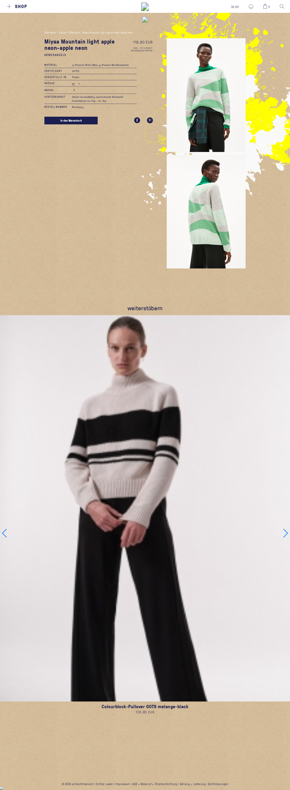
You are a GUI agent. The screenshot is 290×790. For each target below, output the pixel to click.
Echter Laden (104, 784)
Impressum (123, 784)
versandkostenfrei (142, 50)
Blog (235, 7)
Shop (21, 6)
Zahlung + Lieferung (192, 784)
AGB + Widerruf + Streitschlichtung (154, 784)
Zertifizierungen (218, 784)
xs (73, 83)
